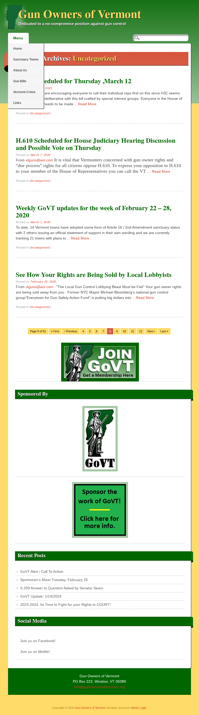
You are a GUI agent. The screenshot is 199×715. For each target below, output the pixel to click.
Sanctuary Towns (26, 59)
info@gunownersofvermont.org (99, 687)
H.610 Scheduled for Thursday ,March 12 (73, 81)
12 (140, 331)
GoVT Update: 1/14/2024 (40, 596)
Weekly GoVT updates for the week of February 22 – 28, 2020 (93, 211)
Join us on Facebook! (37, 641)
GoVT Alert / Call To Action (41, 571)
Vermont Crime (24, 92)
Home (17, 48)
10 (124, 331)
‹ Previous (70, 331)
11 (132, 331)
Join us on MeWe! (35, 652)
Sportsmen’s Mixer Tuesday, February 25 (54, 580)
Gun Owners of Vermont (79, 13)
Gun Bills (19, 81)
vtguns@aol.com (39, 160)
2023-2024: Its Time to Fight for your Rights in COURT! (65, 605)
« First (55, 331)
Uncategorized (40, 113)
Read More (87, 104)
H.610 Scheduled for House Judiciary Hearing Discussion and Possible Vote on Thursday (95, 144)
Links (17, 103)
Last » (164, 331)
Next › (151, 331)
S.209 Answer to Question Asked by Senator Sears (61, 588)
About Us (20, 70)
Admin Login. (139, 707)
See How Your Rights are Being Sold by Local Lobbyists (94, 274)
